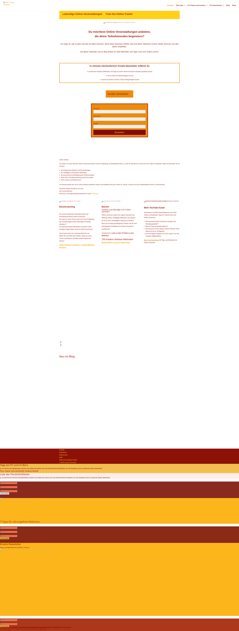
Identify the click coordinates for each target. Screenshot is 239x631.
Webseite (95, 193)
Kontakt (61, 450)
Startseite (170, 5)
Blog (228, 5)
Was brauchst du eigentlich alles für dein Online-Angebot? (78, 391)
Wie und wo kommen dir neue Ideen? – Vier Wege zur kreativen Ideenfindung (84, 416)
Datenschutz (63, 455)
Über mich (179, 5)
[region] (119, 308)
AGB (60, 457)
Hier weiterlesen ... (65, 377)
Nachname (97, 116)
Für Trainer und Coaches (196, 5)
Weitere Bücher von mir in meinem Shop (116, 242)
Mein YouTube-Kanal (151, 240)
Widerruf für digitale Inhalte (68, 460)
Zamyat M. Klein (71, 385)
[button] (119, 342)
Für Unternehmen (216, 5)
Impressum (63, 452)
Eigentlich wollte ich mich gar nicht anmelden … (75, 366)
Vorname (96, 108)
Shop (234, 5)
